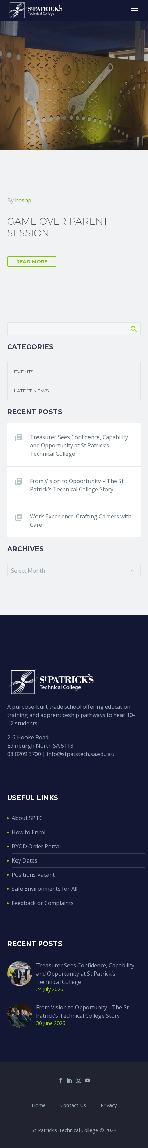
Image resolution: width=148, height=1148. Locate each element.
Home (39, 1105)
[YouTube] (87, 1080)
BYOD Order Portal (36, 846)
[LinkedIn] (69, 1080)
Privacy (109, 1105)
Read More (31, 262)
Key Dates (25, 860)
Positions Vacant (33, 874)
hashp (23, 200)
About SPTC (27, 818)
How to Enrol (28, 832)
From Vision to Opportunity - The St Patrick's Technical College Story (82, 1011)
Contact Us (73, 1105)
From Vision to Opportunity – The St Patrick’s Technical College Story (77, 485)
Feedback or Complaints (43, 903)
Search (133, 328)
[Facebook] (60, 1080)
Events (24, 372)
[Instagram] (78, 1080)
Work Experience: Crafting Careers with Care (80, 520)
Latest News (31, 390)
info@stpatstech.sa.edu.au (80, 754)
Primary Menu (134, 10)
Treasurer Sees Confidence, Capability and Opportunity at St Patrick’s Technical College (79, 445)
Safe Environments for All (44, 889)
